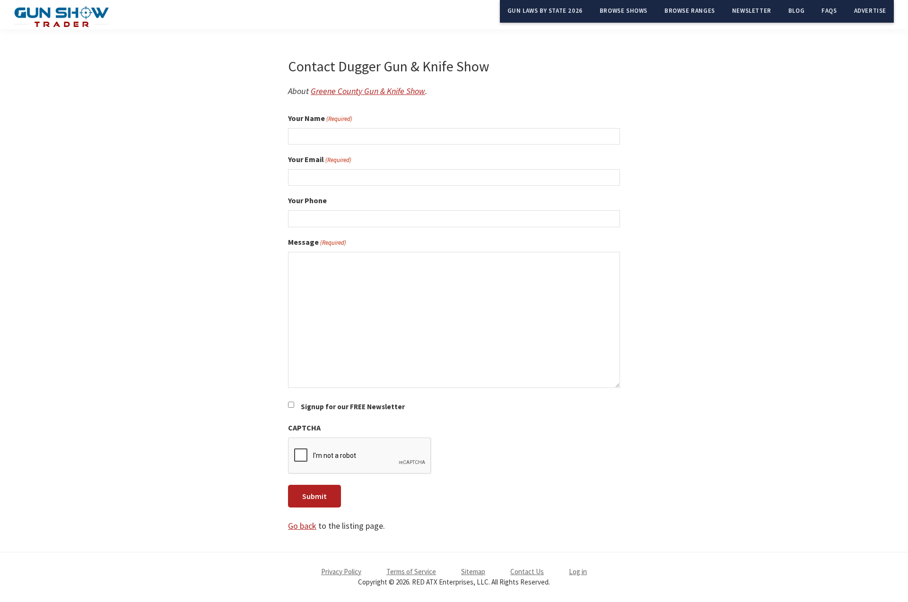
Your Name (320, 118)
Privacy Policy (341, 571)
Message (317, 242)
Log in (578, 571)
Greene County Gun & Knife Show (368, 91)
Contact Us (527, 571)
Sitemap (473, 571)
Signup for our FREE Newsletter (353, 406)
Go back (302, 525)
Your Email (319, 159)
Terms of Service (411, 571)
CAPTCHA (304, 427)
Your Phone (307, 200)
